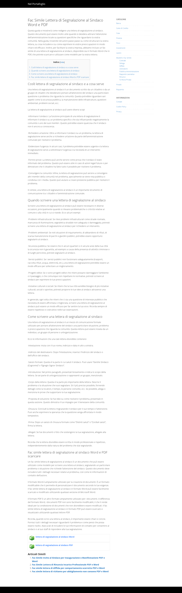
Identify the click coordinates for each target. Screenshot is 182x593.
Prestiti (118, 84)
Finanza (119, 38)
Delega (122, 63)
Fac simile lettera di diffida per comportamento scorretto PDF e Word (68, 568)
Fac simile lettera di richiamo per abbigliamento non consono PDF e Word (70, 571)
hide (62, 62)
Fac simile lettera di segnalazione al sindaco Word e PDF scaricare (59, 77)
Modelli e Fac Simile (123, 58)
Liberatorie (123, 69)
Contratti (122, 60)
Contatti (119, 102)
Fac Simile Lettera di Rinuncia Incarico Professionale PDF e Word (65, 564)
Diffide (121, 66)
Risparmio (120, 89)
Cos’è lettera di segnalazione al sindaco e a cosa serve (53, 67)
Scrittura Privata (125, 80)
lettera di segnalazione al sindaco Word (55, 536)
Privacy (118, 111)
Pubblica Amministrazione (129, 71)
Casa (118, 33)
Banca (118, 23)
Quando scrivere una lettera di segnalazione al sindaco (54, 70)
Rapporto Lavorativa (126, 74)
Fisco (118, 43)
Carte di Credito (122, 28)
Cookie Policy (121, 106)
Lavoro (118, 53)
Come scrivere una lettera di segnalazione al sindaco (53, 74)
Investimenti (120, 48)
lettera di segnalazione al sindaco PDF (54, 545)
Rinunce (122, 77)
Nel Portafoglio (36, 4)
